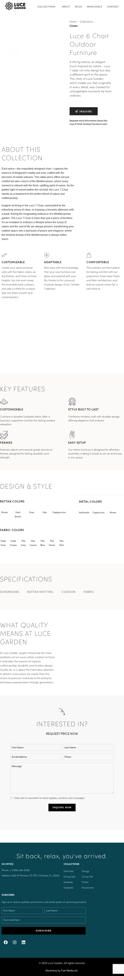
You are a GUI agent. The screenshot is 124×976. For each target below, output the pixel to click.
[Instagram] (14, 942)
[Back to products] (108, 22)
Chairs (74, 26)
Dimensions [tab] (9, 592)
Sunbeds (68, 882)
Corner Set (87, 876)
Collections (86, 21)
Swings (85, 871)
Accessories (88, 887)
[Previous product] (104, 22)
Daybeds (68, 887)
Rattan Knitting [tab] (40, 592)
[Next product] (112, 22)
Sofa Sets (68, 871)
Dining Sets (69, 876)
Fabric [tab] (88, 592)
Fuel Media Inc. (69, 970)
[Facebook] (6, 942)
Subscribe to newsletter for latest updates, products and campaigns (49, 798)
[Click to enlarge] (15, 52)
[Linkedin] (23, 942)
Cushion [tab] (68, 592)
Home (73, 21)
